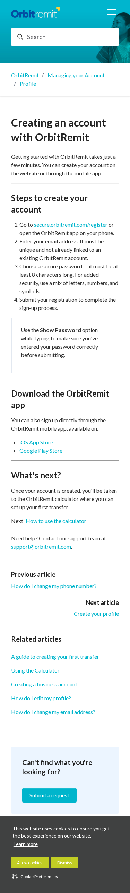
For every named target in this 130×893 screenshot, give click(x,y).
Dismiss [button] (64, 862)
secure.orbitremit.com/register (70, 224)
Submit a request (49, 795)
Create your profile (96, 613)
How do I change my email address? (53, 712)
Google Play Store (40, 450)
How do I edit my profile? (41, 698)
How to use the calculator (56, 521)
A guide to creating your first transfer (55, 656)
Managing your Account (76, 75)
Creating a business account (44, 684)
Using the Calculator (35, 670)
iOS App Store (36, 442)
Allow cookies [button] (30, 862)
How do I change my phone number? (54, 585)
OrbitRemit (25, 75)
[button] (35, 876)
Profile (28, 83)
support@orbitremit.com (41, 546)
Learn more (26, 844)
